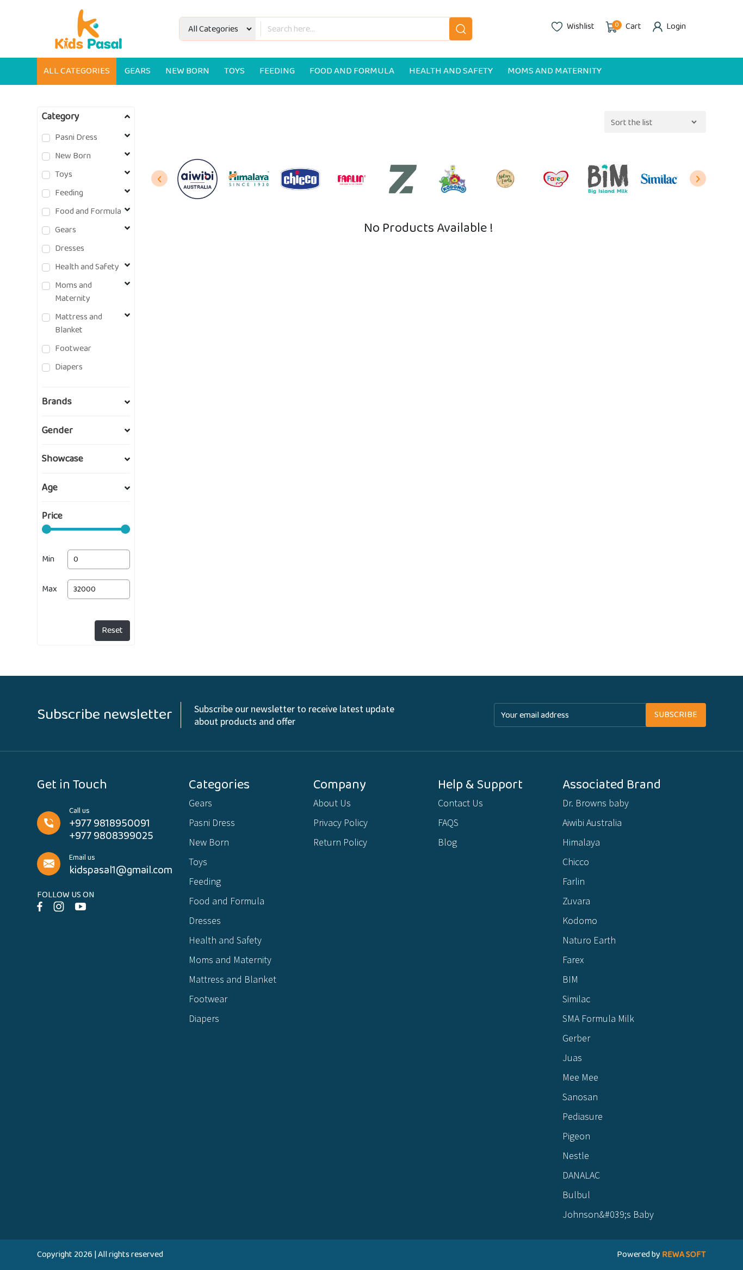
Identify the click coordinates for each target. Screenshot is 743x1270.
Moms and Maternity (554, 71)
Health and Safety (451, 71)
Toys (234, 71)
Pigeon (576, 1136)
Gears (138, 71)
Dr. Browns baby (595, 803)
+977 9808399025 (111, 836)
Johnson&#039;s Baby (608, 1214)
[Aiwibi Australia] (197, 179)
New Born (187, 71)
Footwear (73, 348)
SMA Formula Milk (598, 1018)
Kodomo (579, 920)
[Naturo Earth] (505, 179)
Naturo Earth (589, 940)
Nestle (575, 1155)
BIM (570, 979)
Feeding (277, 71)
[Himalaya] (248, 179)
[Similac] (659, 179)
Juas (572, 1057)
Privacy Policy (340, 822)
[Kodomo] (454, 179)
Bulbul (576, 1194)
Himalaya (581, 842)
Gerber (576, 1038)
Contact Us (460, 803)
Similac (576, 998)
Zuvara (576, 901)
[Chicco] (300, 179)
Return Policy (340, 842)
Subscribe (675, 715)
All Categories (77, 71)
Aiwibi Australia (592, 822)
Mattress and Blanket (78, 324)
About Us (332, 803)
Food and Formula (351, 71)
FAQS (448, 822)
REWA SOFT (684, 1254)
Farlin (573, 881)
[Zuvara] (402, 179)
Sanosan (580, 1096)
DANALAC (581, 1175)
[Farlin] (351, 179)
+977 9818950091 (109, 823)
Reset (112, 630)
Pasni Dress (76, 137)
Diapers (69, 367)
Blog (447, 842)
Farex (573, 959)
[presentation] (159, 178)
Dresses (69, 248)
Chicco (575, 861)
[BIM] (608, 179)
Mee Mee (580, 1077)
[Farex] (556, 179)
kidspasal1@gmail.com (120, 870)
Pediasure (582, 1116)
